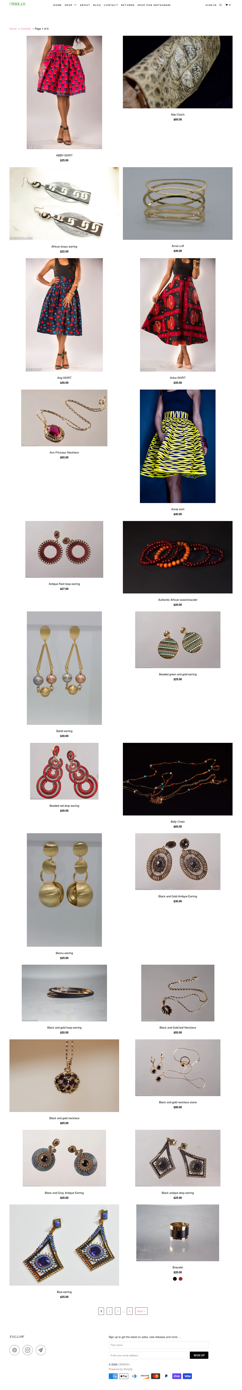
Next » (141, 1311)
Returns (128, 5)
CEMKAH (17, 4)
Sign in (211, 5)
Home (57, 5)
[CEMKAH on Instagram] (28, 1350)
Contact (111, 5)
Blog (97, 5)
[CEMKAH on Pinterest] (15, 1350)
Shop (69, 5)
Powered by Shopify (121, 1369)
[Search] (221, 5)
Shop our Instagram (154, 5)
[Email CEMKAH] (42, 1350)
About (85, 5)
